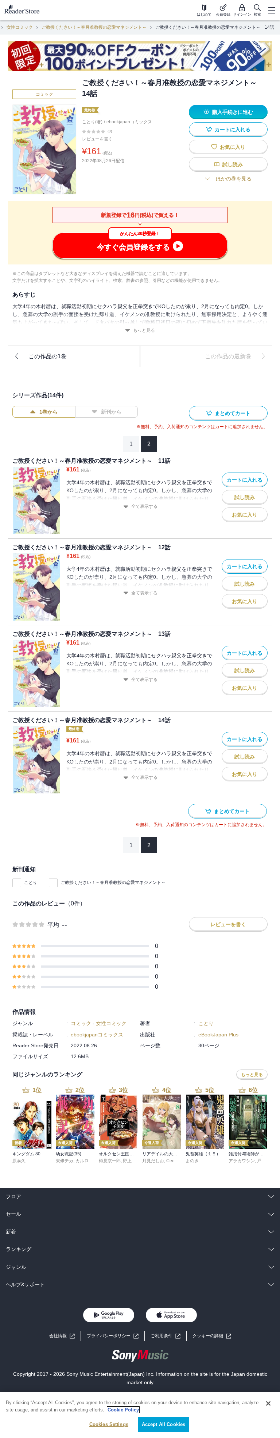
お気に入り (232, 147)
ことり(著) (92, 121)
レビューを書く (97, 139)
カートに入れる (232, 129)
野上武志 (131, 1160)
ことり (30, 882)
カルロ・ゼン (88, 1160)
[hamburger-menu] (271, 10)
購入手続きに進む (232, 112)
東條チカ (64, 1160)
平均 (53, 925)
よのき (192, 1160)
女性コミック (20, 27)
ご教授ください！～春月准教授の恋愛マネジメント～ (94, 27)
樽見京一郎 (110, 1160)
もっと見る (144, 330)
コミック (44, 94)
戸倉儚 (263, 1160)
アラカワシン (242, 1160)
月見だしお (153, 1160)
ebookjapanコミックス (129, 121)
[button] (212, 1336)
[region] (140, 1415)
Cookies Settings (108, 1424)
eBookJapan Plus (218, 1034)
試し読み (232, 164)
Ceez (171, 1160)
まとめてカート (232, 413)
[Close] (268, 1403)
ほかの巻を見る (234, 179)
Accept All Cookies (163, 1424)
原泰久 (19, 1160)
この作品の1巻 (47, 356)
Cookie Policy (123, 1410)
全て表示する (144, 506)
